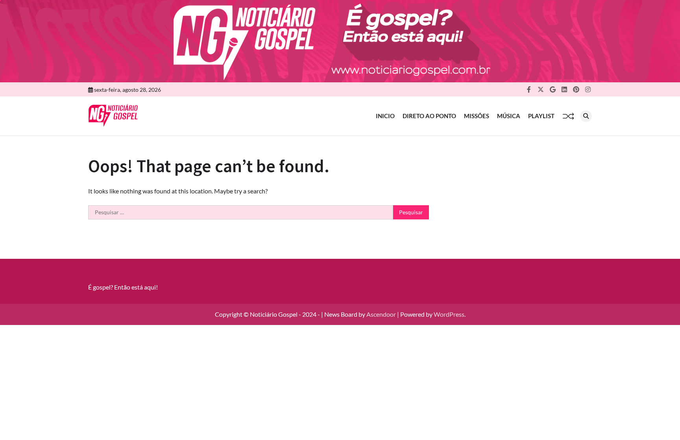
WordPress (449, 314)
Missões (476, 115)
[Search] (586, 116)
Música (508, 115)
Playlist (541, 115)
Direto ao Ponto (429, 115)
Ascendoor (381, 314)
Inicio (385, 115)
